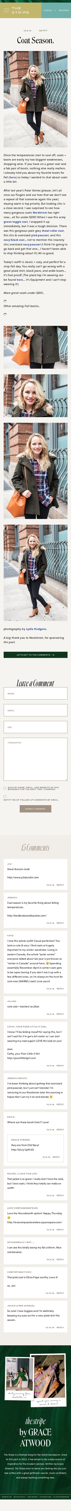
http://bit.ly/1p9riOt (22, 1149)
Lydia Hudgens (36, 629)
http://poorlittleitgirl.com (21, 1058)
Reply (60, 885)
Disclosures (33, 1497)
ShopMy (64, 10)
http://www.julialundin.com (23, 877)
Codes (48, 10)
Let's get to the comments (33, 655)
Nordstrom (40, 212)
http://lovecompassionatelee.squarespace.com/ (34, 1222)
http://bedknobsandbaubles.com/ (27, 915)
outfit (43, 30)
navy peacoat (32, 244)
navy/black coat (14, 239)
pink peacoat (40, 235)
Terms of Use (6, 1497)
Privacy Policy (19, 1497)
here (13, 177)
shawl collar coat (53, 230)
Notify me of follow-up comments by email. (31, 800)
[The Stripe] (20, 10)
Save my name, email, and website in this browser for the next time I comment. (33, 788)
